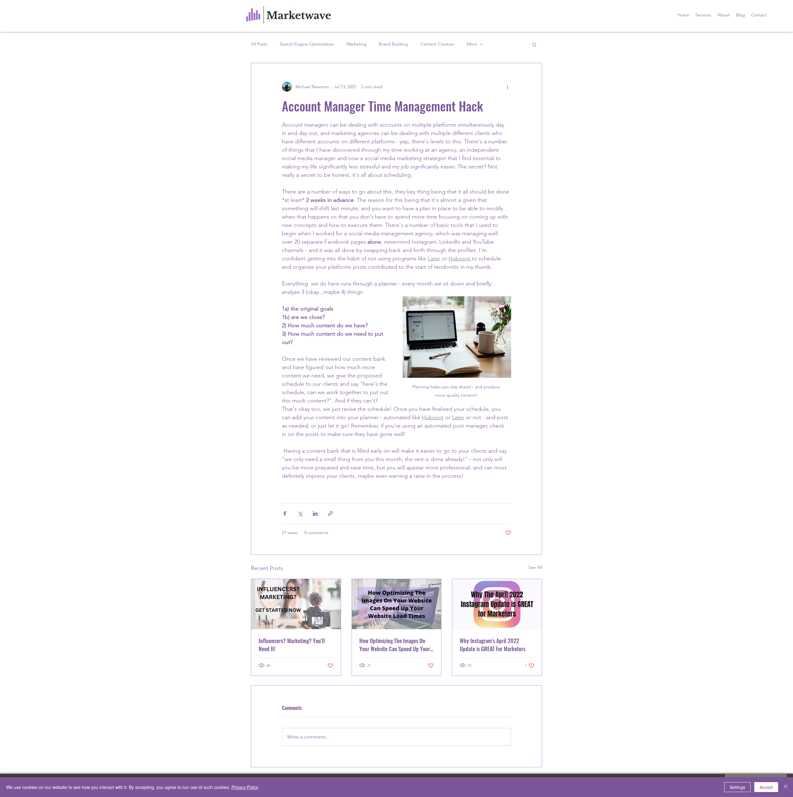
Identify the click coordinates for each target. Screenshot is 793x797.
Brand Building (393, 44)
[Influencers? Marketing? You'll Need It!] (296, 604)
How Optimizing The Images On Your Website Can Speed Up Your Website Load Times (394, 645)
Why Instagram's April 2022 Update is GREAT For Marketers (492, 645)
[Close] (785, 787)
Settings (737, 787)
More (472, 44)
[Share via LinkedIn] (315, 513)
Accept (766, 787)
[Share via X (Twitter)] (300, 513)
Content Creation (437, 44)
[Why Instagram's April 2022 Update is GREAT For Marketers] (497, 604)
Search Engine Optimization (307, 44)
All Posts (259, 44)
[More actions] (507, 86)
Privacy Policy (244, 787)
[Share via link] (330, 513)
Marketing (356, 44)
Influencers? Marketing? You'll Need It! (292, 645)
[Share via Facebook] (285, 513)
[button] (534, 44)
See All (535, 567)
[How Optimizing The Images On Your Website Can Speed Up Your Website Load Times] (396, 604)
